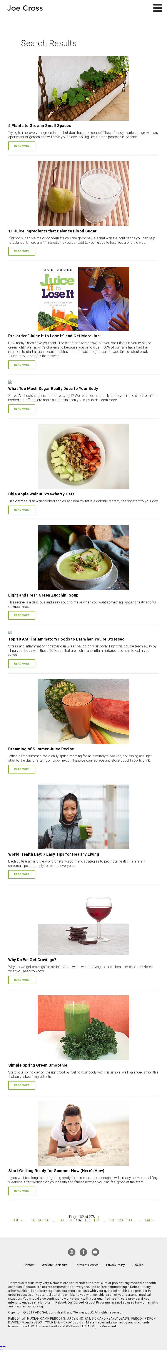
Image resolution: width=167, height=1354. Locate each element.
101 (70, 1220)
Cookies (137, 1265)
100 (61, 1220)
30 (47, 1220)
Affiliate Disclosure (55, 1265)
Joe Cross (25, 8)
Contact (29, 1265)
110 (111, 1220)
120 (120, 1220)
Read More (21, 145)
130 (129, 1220)
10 (33, 1220)
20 (40, 1220)
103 (87, 1220)
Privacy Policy (115, 1265)
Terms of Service (87, 1265)
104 (96, 1220)
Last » (149, 1220)
